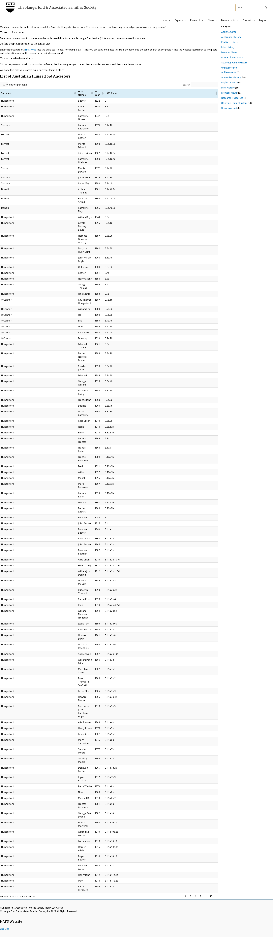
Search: (186, 84)
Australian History (231, 37)
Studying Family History (234, 62)
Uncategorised (229, 67)
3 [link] (190, 896)
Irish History (228, 47)
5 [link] (200, 896)
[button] (168, 20)
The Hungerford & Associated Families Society (57, 7)
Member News (229, 52)
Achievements (228, 32)
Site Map (4, 928)
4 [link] (195, 896)
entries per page (18, 84)
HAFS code (30, 49)
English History (229, 42)
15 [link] (211, 896)
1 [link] (180, 896)
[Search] (266, 7)
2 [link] (185, 896)
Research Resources (232, 57)
